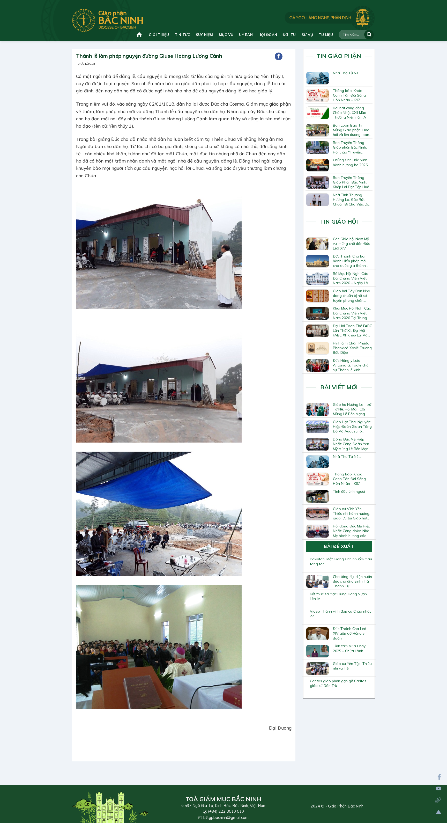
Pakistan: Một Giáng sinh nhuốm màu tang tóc (341, 561)
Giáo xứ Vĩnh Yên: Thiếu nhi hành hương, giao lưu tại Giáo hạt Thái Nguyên (351, 513)
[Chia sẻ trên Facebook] (278, 56)
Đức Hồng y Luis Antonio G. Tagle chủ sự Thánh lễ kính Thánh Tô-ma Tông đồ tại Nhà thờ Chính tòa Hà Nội (352, 365)
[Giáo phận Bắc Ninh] (107, 20)
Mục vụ (226, 34)
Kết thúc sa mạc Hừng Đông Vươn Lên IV (338, 596)
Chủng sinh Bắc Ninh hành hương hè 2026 (350, 162)
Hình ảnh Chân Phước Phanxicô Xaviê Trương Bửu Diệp (352, 348)
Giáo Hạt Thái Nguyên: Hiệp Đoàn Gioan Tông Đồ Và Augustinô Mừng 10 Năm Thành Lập (352, 426)
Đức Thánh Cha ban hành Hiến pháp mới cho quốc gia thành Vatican (350, 261)
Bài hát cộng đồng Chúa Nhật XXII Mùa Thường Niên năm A (349, 113)
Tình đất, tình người (349, 491)
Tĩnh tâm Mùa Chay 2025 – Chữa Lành (349, 648)
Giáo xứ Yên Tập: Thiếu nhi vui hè (352, 666)
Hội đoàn (267, 34)
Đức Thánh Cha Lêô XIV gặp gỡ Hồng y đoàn (349, 633)
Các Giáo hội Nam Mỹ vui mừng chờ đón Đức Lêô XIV (351, 244)
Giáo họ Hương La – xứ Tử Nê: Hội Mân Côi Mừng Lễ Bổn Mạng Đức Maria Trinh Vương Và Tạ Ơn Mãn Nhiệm (352, 409)
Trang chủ (140, 35)
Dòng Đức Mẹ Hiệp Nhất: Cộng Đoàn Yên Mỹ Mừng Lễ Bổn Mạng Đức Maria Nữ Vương (352, 444)
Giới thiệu (159, 34)
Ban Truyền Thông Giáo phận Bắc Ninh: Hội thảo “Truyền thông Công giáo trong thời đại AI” (350, 147)
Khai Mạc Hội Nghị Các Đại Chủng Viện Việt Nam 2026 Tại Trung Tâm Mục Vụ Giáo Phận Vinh (352, 313)
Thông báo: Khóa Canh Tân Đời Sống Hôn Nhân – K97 (349, 95)
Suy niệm (204, 34)
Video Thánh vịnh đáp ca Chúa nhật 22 (340, 613)
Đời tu (289, 34)
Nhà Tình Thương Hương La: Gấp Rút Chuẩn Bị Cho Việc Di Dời (350, 200)
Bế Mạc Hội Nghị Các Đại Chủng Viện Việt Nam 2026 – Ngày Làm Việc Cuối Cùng (352, 278)
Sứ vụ (307, 34)
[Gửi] (369, 34)
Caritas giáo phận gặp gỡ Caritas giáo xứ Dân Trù (338, 683)
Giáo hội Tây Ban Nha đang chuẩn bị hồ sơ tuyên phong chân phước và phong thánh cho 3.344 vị (352, 296)
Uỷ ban (246, 34)
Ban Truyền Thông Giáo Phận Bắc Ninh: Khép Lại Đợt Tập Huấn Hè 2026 (352, 182)
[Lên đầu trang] (438, 812)
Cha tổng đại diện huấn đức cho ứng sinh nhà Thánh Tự (352, 581)
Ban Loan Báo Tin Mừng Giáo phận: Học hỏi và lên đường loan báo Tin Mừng (351, 130)
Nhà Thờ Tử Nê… (347, 73)
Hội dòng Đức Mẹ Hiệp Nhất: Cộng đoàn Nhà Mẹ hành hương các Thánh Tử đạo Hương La (351, 531)
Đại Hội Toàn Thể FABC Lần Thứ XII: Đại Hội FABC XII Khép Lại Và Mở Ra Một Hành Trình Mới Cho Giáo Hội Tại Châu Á (352, 330)
